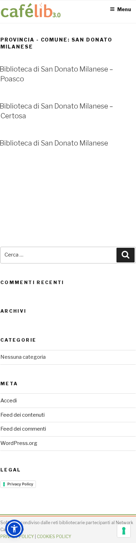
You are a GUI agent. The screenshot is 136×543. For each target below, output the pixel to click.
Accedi (8, 400)
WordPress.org (18, 443)
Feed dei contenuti (22, 415)
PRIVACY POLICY (17, 536)
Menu (124, 9)
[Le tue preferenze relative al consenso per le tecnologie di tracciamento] (123, 530)
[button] (14, 528)
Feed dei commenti (23, 429)
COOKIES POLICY (54, 536)
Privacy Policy (20, 484)
